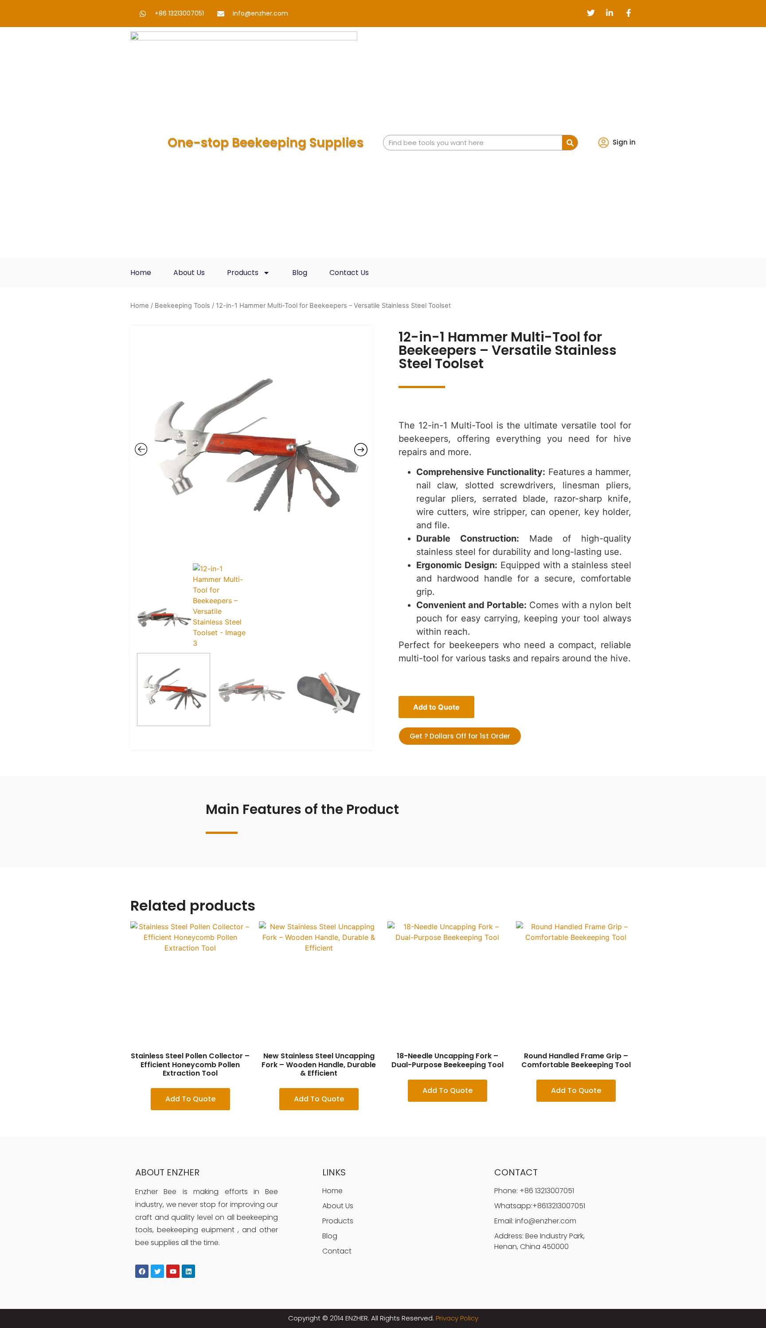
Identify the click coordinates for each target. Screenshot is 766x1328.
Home (140, 272)
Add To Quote (190, 1099)
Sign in (624, 142)
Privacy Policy (457, 1318)
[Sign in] (603, 142)
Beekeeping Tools (182, 306)
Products (242, 272)
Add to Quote (436, 707)
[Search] (570, 142)
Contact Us (349, 272)
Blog (299, 272)
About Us (189, 272)
